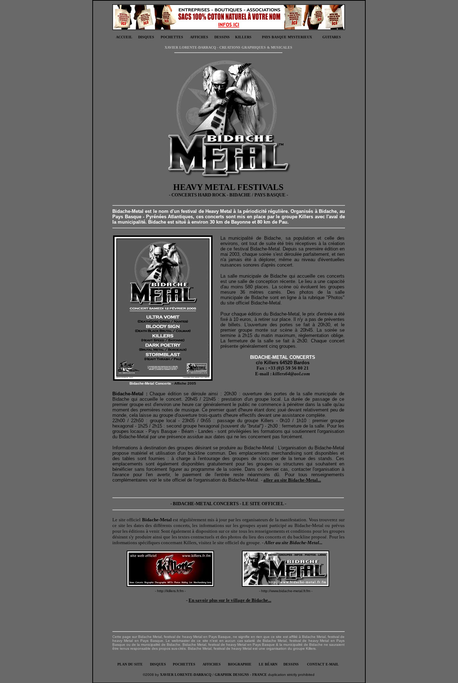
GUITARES (331, 37)
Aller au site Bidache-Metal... (293, 542)
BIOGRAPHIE (240, 664)
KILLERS (243, 37)
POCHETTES (172, 37)
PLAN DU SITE (130, 664)
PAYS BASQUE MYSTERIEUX (287, 37)
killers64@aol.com (291, 373)
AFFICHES (199, 37)
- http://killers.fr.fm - (170, 591)
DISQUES (146, 37)
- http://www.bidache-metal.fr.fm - (285, 591)
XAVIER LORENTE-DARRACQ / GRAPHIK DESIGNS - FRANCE (213, 675)
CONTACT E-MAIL (323, 664)
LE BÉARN (268, 664)
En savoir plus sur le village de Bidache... (230, 600)
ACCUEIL (124, 37)
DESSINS (222, 37)
